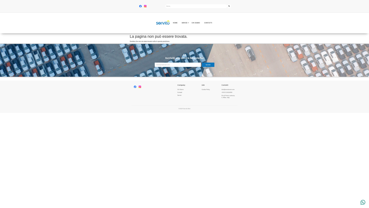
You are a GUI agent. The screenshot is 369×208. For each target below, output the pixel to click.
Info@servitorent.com (228, 89)
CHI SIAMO (196, 23)
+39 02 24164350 (226, 92)
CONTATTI (208, 23)
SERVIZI (184, 23)
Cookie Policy (206, 89)
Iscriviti (208, 65)
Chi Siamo (180, 89)
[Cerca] (229, 6)
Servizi (179, 95)
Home (175, 23)
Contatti (179, 92)
